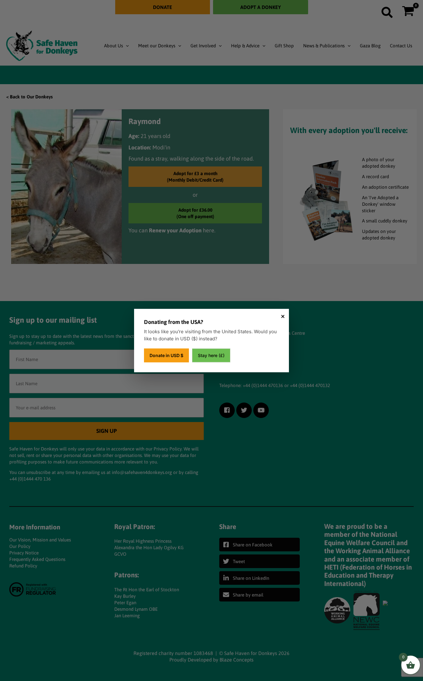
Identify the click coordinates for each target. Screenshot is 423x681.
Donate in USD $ (166, 355)
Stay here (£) (211, 355)
